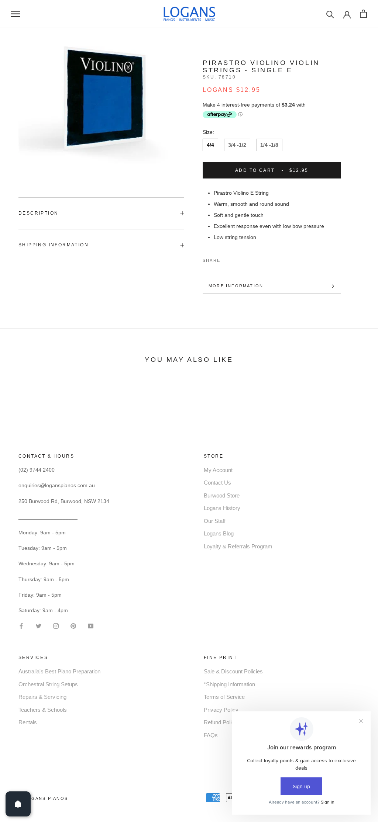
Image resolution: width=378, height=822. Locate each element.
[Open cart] (363, 14)
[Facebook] (227, 258)
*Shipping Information (229, 684)
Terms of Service (224, 697)
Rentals (27, 722)
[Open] (18, 803)
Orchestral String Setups (48, 684)
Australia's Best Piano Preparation (59, 671)
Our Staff (215, 521)
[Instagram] (56, 625)
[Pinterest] (246, 258)
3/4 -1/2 (237, 145)
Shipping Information (53, 244)
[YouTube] (90, 625)
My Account (218, 470)
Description (38, 213)
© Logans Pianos (43, 798)
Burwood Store (222, 495)
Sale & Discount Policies (233, 671)
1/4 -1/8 (269, 145)
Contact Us (217, 482)
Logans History (222, 508)
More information (236, 286)
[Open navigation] (15, 14)
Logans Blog (219, 533)
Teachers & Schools (42, 710)
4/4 (210, 145)
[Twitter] (237, 258)
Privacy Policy (221, 710)
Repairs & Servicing (42, 697)
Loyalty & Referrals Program (238, 546)
